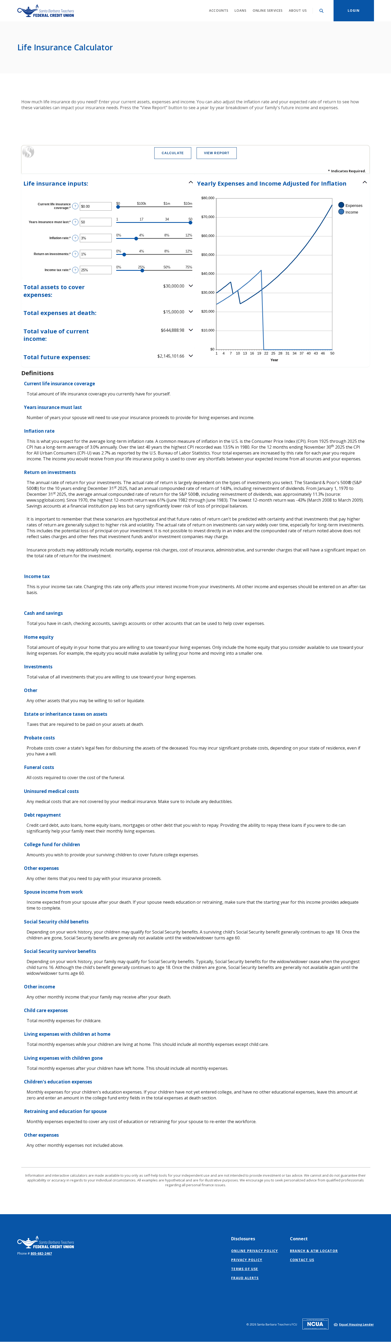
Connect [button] (299, 1239)
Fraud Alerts (245, 1278)
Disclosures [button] (243, 1239)
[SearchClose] (321, 11)
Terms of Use (244, 1269)
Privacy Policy (246, 1260)
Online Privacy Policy (254, 1251)
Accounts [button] (219, 10)
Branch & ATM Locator (314, 1251)
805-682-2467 (41, 1253)
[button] (108, 183)
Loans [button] (241, 10)
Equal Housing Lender (356, 1324)
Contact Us (302, 1260)
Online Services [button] (268, 10)
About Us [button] (298, 10)
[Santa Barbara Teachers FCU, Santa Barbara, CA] (45, 10)
